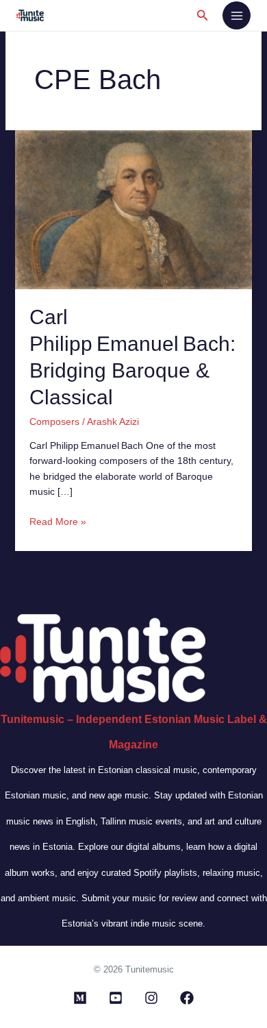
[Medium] (80, 998)
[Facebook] (187, 998)
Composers (54, 421)
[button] (202, 16)
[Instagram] (151, 998)
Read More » (57, 520)
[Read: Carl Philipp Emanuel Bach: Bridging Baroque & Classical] (134, 209)
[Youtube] (116, 998)
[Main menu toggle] (236, 15)
